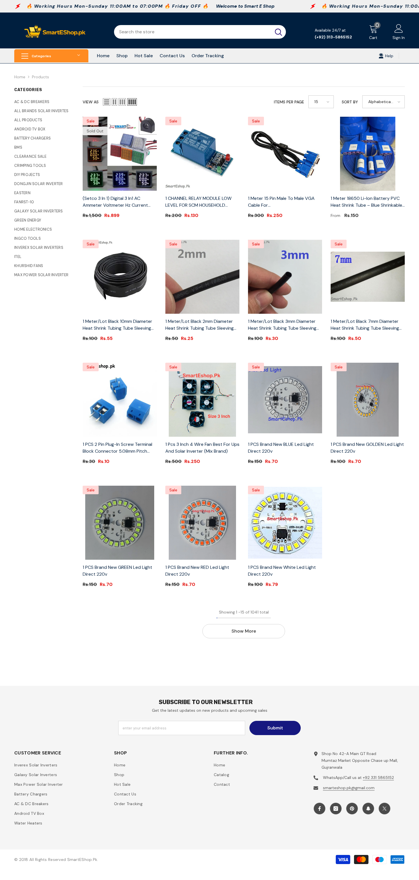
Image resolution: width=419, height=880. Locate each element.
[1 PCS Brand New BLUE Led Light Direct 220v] (285, 400)
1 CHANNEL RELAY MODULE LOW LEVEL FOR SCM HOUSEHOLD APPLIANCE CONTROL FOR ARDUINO (202, 202)
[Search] (200, 32)
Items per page (289, 101)
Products (40, 76)
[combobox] (192, 32)
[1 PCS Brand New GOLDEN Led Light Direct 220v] (368, 400)
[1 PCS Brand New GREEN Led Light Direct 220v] (120, 523)
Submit (275, 728)
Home (19, 76)
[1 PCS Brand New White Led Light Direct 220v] (285, 523)
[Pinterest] (352, 809)
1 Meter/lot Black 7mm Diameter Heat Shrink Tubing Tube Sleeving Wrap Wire (365, 325)
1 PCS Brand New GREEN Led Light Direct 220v (117, 570)
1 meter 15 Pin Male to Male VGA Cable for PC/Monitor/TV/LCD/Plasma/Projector (285, 202)
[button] (106, 102)
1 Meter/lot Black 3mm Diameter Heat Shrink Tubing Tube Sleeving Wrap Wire (282, 325)
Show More (243, 631)
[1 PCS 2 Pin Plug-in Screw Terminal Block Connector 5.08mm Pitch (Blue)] (120, 400)
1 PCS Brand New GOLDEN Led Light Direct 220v (367, 447)
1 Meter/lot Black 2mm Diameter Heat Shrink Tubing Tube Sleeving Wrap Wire (199, 325)
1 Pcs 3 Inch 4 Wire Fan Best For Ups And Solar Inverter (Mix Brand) (202, 447)
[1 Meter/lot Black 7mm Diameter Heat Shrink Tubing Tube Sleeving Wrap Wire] (368, 277)
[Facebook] (320, 809)
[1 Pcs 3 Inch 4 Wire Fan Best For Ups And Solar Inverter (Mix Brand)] (202, 400)
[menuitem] (44, 101)
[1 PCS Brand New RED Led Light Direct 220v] (202, 523)
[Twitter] (384, 809)
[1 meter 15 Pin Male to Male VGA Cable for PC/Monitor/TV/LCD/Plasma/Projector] (285, 154)
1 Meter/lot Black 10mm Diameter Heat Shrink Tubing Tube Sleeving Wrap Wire (117, 325)
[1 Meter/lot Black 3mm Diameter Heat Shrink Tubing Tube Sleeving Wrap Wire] (285, 277)
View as (91, 101)
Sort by (350, 101)
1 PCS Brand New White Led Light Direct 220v (282, 570)
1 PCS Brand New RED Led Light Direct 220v (197, 570)
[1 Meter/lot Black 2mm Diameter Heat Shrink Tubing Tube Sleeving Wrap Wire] (202, 277)
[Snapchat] (368, 809)
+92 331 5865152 (378, 777)
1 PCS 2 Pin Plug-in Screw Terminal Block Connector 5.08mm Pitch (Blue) (117, 448)
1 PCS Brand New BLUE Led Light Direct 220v (281, 447)
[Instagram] (336, 809)
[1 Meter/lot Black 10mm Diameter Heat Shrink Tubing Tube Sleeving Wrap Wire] (120, 277)
